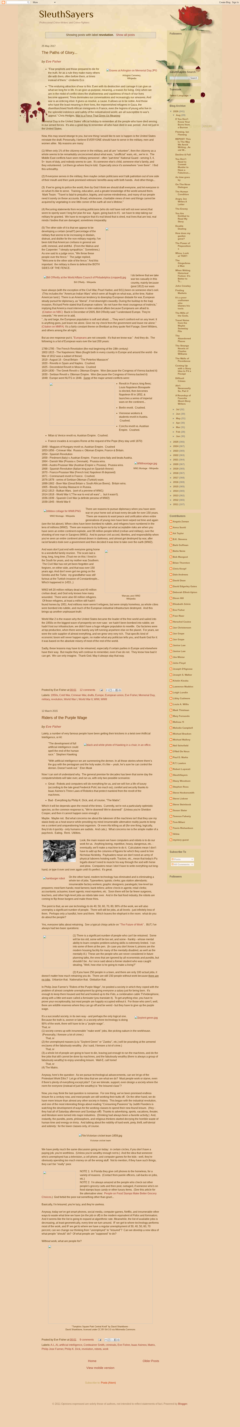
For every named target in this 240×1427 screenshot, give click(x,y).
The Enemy (181, 208)
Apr (178, 422)
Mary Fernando (181, 716)
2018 (176, 473)
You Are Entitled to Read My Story (182, 217)
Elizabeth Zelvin (182, 604)
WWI (96, 699)
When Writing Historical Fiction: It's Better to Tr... (182, 276)
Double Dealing (180, 227)
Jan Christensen (182, 627)
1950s (54, 695)
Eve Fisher (131, 695)
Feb (178, 431)
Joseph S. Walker (182, 674)
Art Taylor (178, 533)
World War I (70, 699)
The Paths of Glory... (59, 52)
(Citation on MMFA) (53, 326)
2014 (176, 491)
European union (114, 695)
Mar (178, 427)
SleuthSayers (66, 14)
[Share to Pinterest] (119, 690)
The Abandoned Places (183, 338)
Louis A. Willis (181, 704)
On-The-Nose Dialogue (182, 185)
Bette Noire (179, 551)
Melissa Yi (178, 722)
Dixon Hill (178, 598)
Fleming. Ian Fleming (182, 133)
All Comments (182, 864)
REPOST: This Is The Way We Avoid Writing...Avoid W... (183, 144)
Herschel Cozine (182, 621)
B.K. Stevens (180, 539)
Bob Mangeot (180, 557)
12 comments (87, 690)
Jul (178, 409)
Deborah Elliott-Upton (185, 592)
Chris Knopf (179, 568)
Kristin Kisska (180, 680)
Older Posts (151, 1361)
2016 (176, 482)
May (178, 418)
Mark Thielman (181, 710)
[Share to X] (113, 690)
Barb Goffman (180, 545)
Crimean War (78, 695)
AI (57, 1344)
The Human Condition (182, 193)
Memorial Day (147, 695)
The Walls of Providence (182, 360)
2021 (176, 459)
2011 (176, 504)
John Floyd (179, 663)
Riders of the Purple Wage (64, 717)
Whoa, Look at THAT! (182, 254)
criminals (111, 1344)
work (105, 1349)
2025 (176, 441)
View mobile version (100, 1368)
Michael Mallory (181, 739)
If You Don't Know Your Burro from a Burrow (182, 123)
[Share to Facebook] (116, 690)
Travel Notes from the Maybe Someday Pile (182, 326)
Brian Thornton (181, 562)
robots (98, 1349)
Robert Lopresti (181, 769)
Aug (178, 115)
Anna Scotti (179, 527)
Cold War (64, 695)
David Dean (179, 580)
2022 (176, 455)
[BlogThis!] (110, 690)
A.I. (52, 1344)
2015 (176, 486)
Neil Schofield (180, 745)
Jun (178, 413)
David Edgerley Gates (185, 586)
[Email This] (107, 690)
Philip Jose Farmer (52, 1349)
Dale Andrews (180, 574)
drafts (91, 695)
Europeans (80, 337)
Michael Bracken (182, 733)
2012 (176, 500)
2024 (176, 446)
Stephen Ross (181, 786)
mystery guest (181, 840)
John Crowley (183, 286)
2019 (176, 468)
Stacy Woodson (182, 781)
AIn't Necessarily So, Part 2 (183, 388)
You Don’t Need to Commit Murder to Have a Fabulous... (182, 166)
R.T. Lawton (179, 763)
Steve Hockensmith (183, 792)
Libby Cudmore (181, 698)
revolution (57, 699)
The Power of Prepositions (183, 246)
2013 (176, 495)
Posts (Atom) (108, 1382)
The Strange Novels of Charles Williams (182, 349)
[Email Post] (100, 690)
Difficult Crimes (180, 379)
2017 (176, 477)
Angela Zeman (181, 521)
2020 (176, 464)
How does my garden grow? (182, 236)
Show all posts (125, 35)
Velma (176, 834)
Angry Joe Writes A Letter (181, 201)
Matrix (151, 1344)
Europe (99, 695)
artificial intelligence (70, 1344)
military (46, 699)
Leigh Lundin (180, 692)
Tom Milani (179, 822)
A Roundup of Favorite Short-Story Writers (183, 399)
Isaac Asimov (138, 1344)
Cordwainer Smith (94, 1344)
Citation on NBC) (53, 312)
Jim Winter (179, 657)
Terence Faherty (182, 816)
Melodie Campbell (183, 728)
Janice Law (179, 645)
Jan (178, 436)
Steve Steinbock (182, 804)
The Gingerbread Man (182, 263)
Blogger (182, 1403)
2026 (176, 111)
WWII (104, 699)
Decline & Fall (183, 154)
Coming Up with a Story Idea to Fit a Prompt (183, 369)
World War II (86, 699)
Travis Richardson (183, 828)
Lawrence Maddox (183, 686)
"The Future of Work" (132, 924)
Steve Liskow (180, 798)
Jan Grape (178, 633)
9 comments (87, 1339)
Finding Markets (181, 291)
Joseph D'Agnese (182, 669)
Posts (177, 859)
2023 (176, 450)
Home (92, 1361)
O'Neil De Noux (181, 751)
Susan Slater (180, 810)
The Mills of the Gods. (182, 314)
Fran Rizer (178, 616)
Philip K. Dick (72, 1349)
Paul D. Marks (180, 757)
